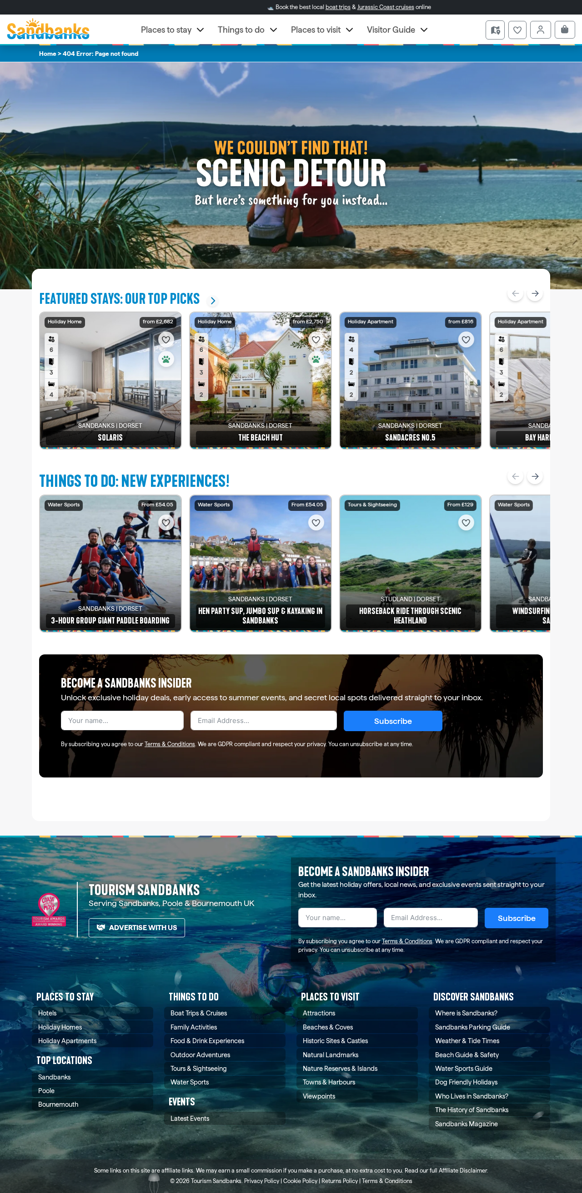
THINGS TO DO (194, 997)
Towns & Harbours (329, 1082)
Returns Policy (339, 1181)
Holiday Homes (60, 1027)
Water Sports (190, 1082)
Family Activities (194, 1027)
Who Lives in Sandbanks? (471, 1096)
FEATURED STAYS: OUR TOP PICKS (119, 299)
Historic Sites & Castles (335, 1040)
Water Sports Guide (463, 1068)
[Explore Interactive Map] (495, 30)
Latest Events (190, 1118)
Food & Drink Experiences (207, 1040)
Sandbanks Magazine (466, 1124)
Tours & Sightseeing (199, 1068)
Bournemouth (58, 1104)
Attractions (319, 1013)
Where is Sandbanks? (466, 1013)
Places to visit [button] (316, 30)
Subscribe (393, 721)
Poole (46, 1090)
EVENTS (182, 1102)
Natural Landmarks (330, 1055)
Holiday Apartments (67, 1040)
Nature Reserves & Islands (340, 1068)
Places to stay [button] (166, 30)
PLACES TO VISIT (330, 997)
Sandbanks (54, 1077)
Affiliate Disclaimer (463, 1170)
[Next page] (535, 293)
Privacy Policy (261, 1181)
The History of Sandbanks (471, 1110)
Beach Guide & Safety (467, 1055)
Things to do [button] (241, 30)
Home (47, 53)
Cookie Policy (300, 1181)
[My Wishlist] (517, 30)
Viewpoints (319, 1096)
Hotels (47, 1013)
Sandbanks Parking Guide (472, 1027)
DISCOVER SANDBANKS (473, 997)
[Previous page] (515, 293)
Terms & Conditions (170, 744)
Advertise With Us (143, 927)
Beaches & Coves (328, 1027)
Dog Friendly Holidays (466, 1082)
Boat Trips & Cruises (199, 1013)
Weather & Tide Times (467, 1040)
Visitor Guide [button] (391, 30)
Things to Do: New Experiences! (134, 481)
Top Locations (64, 1060)
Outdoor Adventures (200, 1055)
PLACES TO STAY (65, 997)
